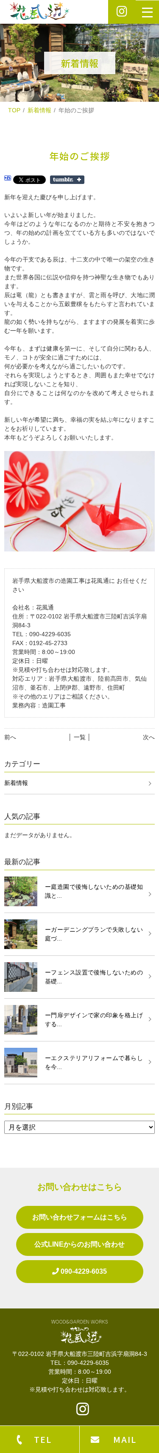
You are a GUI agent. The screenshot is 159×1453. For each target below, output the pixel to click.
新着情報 (39, 110)
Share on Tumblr (67, 179)
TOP (14, 110)
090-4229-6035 (83, 1271)
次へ (149, 737)
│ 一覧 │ (79, 737)
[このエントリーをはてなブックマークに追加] (7, 179)
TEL (43, 1439)
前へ (10, 737)
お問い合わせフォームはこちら (79, 1217)
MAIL (125, 1439)
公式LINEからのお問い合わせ (79, 1244)
